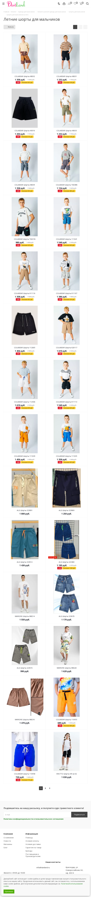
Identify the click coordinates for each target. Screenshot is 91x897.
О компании (9, 837)
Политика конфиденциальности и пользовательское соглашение (34, 819)
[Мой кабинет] (64, 3)
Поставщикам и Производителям (32, 855)
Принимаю (9, 891)
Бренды (28, 851)
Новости (7, 841)
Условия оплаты (32, 841)
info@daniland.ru (43, 867)
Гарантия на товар (33, 847)
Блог (5, 847)
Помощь (29, 837)
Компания (8, 834)
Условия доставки (33, 844)
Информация (31, 834)
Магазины (8, 844)
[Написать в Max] (11, 868)
